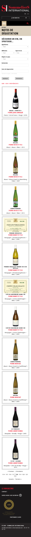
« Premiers (11, 471)
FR (25, 14)
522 (15, 476)
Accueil (4, 27)
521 (27, 474)
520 (23, 474)
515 (7, 474)
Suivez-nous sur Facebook (10, 495)
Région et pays (6, 57)
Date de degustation (7, 69)
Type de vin (18, 50)
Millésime (4, 50)
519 (20, 474)
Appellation (5, 44)
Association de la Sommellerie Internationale (9, 507)
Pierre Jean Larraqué (15, 112)
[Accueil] (15, 8)
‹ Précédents (19, 471)
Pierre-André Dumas (15, 431)
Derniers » (18, 479)
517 (13, 474)
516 (10, 474)
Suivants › (11, 479)
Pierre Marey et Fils (15, 235)
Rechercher (5, 63)
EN (28, 14)
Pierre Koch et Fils (15, 145)
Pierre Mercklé (15, 364)
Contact (4, 491)
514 (3, 474)
